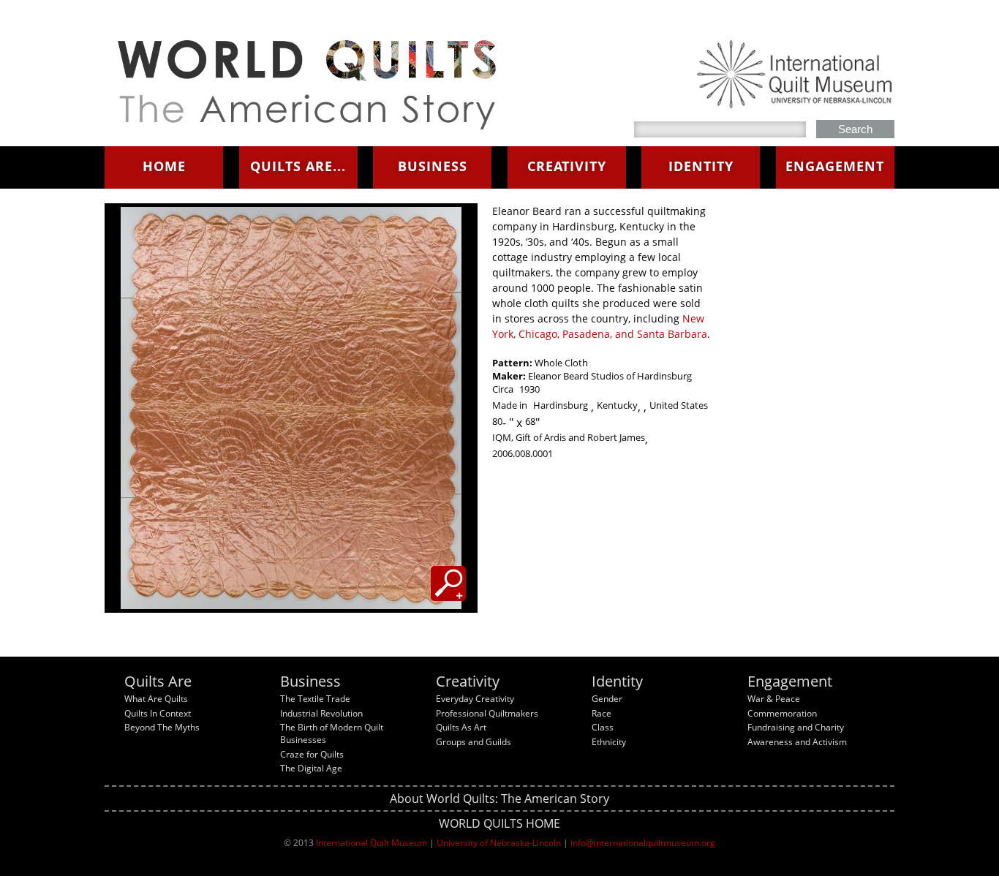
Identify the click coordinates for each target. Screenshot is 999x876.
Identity (701, 166)
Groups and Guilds (473, 742)
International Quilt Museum (371, 843)
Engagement (834, 166)
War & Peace (773, 698)
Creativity (566, 166)
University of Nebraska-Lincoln (499, 843)
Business (432, 166)
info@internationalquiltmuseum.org (642, 843)
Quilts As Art (461, 727)
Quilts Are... (298, 166)
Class (603, 727)
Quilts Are (158, 681)
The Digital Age (311, 768)
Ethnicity (609, 742)
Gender (607, 698)
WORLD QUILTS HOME (499, 823)
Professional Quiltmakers (487, 713)
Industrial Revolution (321, 713)
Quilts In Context (157, 713)
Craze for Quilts (312, 754)
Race (601, 713)
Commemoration (782, 713)
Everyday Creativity (475, 698)
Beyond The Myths (162, 727)
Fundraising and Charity (795, 727)
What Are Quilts (156, 698)
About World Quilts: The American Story (499, 798)
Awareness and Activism (797, 742)
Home (164, 166)
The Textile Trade (315, 698)
